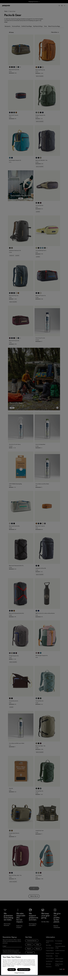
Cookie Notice (26, 964)
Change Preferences (19, 972)
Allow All (11, 969)
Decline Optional (23, 969)
